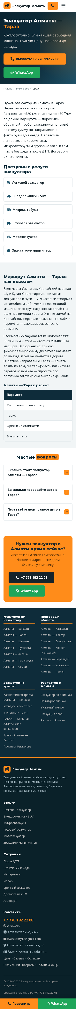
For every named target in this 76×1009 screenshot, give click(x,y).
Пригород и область (50, 618)
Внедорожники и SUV (29, 196)
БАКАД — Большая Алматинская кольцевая (16, 724)
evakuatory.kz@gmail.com (23, 939)
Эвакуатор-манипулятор (31, 250)
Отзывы (19, 958)
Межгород (22, 88)
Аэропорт (10, 901)
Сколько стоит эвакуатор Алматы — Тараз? (29, 472)
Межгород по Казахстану (14, 618)
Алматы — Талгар (53, 635)
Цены (7, 958)
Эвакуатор (29, 6)
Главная (9, 88)
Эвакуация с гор (52, 714)
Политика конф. (47, 965)
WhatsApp (24, 72)
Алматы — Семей (15, 667)
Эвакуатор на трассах (14, 684)
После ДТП (11, 861)
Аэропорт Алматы (53, 720)
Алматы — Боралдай (55, 659)
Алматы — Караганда (18, 660)
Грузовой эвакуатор (29, 223)
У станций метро (52, 707)
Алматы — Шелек (52, 672)
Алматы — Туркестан (18, 648)
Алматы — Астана (16, 654)
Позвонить (21, 1003)
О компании (12, 965)
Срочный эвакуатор (17, 887)
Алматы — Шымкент (17, 641)
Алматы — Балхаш (16, 628)
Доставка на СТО (15, 894)
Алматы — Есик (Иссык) (56, 641)
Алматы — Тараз (15, 635)
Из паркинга (12, 874)
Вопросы (28, 965)
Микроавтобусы (25, 209)
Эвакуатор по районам (56, 695)
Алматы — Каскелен (54, 628)
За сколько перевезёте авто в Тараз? (32, 492)
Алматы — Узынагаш (55, 665)
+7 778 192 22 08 (34, 577)
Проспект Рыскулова (17, 746)
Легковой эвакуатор (28, 182)
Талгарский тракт (16, 712)
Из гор (8, 881)
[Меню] (63, 6)
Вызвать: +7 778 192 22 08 (37, 59)
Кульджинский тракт (18, 706)
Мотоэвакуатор (25, 237)
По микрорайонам (53, 701)
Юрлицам (33, 958)
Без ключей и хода (17, 868)
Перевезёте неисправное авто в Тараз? (34, 512)
